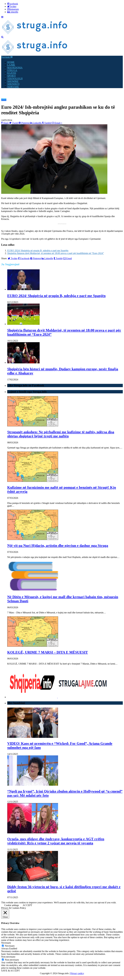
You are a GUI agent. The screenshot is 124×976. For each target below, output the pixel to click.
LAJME (11, 65)
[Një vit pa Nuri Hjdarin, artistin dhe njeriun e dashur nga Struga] (32, 539)
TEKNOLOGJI (15, 78)
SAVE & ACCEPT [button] (10, 970)
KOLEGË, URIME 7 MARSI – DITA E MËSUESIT (47, 652)
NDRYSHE (13, 86)
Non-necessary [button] (8, 956)
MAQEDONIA (15, 67)
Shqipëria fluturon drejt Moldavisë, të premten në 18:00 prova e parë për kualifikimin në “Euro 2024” (55, 253)
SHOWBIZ (12, 81)
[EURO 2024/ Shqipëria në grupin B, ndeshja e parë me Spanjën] (23, 289)
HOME (11, 62)
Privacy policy (77, 973)
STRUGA (12, 70)
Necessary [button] (6, 942)
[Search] (2, 37)
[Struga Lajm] (35, 34)
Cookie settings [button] (11, 905)
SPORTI (11, 75)
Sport (3, 99)
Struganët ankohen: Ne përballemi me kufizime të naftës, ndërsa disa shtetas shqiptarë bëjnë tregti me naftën (60, 434)
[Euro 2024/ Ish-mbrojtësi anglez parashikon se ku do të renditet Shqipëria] (54, 193)
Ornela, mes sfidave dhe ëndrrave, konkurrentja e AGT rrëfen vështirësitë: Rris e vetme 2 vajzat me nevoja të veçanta (55, 841)
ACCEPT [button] (27, 905)
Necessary (10, 946)
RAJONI (11, 73)
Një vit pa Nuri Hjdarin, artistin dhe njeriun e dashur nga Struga (57, 546)
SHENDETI (13, 84)
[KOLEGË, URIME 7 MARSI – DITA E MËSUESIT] (32, 646)
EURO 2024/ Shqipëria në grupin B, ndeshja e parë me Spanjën (37, 250)
